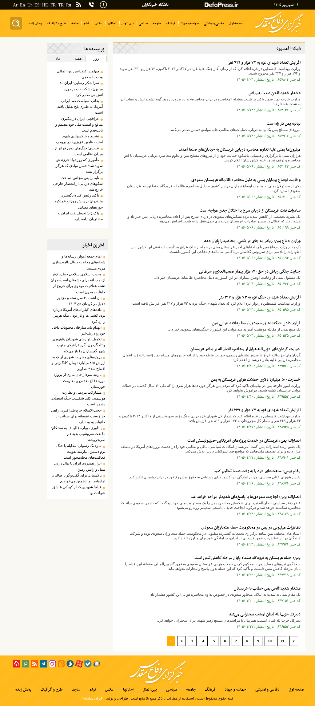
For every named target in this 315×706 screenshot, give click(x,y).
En (22, 5)
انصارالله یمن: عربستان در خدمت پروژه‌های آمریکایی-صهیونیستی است (244, 440)
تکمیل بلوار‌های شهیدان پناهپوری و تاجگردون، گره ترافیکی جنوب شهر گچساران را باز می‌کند (78, 345)
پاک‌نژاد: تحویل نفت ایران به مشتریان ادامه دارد (80, 216)
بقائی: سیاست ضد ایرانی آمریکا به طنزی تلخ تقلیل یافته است (80, 107)
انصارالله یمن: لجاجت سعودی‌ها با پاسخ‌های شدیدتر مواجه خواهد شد (245, 497)
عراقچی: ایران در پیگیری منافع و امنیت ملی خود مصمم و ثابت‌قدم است (79, 124)
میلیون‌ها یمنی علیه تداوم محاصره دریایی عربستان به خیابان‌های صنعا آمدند (239, 149)
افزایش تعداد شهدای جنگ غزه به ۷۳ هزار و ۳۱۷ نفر (259, 297)
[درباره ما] (103, 4)
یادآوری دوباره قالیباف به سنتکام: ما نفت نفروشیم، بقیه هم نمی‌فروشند (78, 434)
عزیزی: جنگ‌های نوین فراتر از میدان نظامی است (78, 151)
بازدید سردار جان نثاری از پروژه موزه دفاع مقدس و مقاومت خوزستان (79, 380)
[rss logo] (79, 5)
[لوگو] (279, 33)
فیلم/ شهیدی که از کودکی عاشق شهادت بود (78, 490)
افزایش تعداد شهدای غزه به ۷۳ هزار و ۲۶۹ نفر (264, 410)
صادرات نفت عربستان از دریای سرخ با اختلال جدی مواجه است (250, 210)
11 (282, 641)
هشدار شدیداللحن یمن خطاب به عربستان (267, 588)
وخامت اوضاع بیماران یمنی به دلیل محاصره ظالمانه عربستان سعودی (246, 180)
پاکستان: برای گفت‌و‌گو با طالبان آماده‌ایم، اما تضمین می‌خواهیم (78, 478)
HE (45, 5)
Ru (68, 5)
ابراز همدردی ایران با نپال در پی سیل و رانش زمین (79, 466)
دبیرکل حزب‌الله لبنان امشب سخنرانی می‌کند (265, 614)
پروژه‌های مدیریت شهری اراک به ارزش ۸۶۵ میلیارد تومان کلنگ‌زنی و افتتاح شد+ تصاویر (78, 363)
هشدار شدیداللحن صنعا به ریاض (275, 93)
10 (270, 641)
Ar (15, 5)
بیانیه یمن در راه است (284, 123)
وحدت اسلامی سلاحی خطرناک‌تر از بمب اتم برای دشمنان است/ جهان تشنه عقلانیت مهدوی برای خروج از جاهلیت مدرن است (77, 283)
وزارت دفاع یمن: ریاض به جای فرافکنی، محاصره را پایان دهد (252, 241)
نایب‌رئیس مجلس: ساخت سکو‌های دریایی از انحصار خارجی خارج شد (78, 184)
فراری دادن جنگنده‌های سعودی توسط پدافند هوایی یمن (256, 323)
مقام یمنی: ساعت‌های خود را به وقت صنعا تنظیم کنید (257, 471)
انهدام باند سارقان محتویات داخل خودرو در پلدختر (78, 330)
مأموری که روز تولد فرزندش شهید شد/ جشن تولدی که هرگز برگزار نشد (79, 166)
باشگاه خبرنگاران (155, 4)
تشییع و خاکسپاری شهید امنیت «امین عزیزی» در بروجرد (79, 139)
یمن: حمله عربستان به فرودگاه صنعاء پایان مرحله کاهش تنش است (247, 558)
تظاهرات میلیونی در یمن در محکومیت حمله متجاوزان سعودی (251, 527)
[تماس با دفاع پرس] (91, 4)
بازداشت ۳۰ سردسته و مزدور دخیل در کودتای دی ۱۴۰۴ (81, 301)
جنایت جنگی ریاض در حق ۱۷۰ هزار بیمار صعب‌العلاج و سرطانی (250, 271)
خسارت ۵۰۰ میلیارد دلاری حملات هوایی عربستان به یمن (256, 379)
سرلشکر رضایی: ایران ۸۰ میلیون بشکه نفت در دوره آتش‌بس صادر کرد (81, 89)
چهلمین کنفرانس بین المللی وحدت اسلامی (80, 74)
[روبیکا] (97, 663)
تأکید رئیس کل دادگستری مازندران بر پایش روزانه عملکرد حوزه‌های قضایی (78, 201)
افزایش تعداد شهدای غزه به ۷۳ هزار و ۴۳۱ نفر (264, 62)
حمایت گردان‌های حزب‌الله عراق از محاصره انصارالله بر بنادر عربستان (245, 349)
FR (53, 5)
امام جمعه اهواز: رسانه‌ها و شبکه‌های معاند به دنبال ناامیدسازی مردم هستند (78, 262)
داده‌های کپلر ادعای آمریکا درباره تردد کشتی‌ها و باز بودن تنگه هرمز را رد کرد (79, 315)
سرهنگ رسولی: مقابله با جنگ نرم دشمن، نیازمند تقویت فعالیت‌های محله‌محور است (80, 452)
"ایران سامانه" (92, 698)
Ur (29, 5)
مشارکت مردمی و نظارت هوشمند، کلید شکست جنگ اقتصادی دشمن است (77, 398)
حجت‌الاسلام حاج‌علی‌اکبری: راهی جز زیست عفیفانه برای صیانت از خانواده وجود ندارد (78, 416)
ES (37, 5)
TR (61, 5)
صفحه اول (296, 689)
